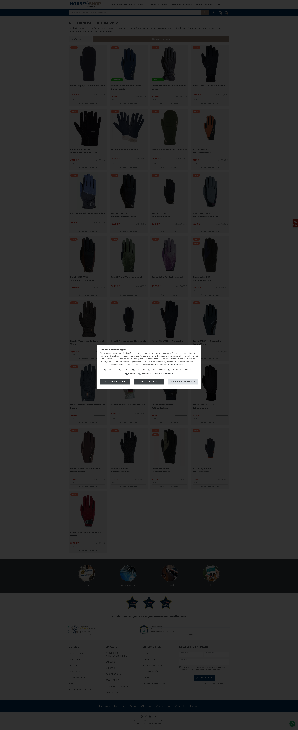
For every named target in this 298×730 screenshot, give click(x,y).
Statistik (126, 369)
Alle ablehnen (149, 382)
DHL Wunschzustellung (181, 369)
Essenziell (112, 369)
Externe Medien (158, 369)
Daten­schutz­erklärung (173, 364)
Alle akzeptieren (115, 382)
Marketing (140, 369)
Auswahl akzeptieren (183, 382)
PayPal (132, 373)
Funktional (146, 373)
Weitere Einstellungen (163, 373)
